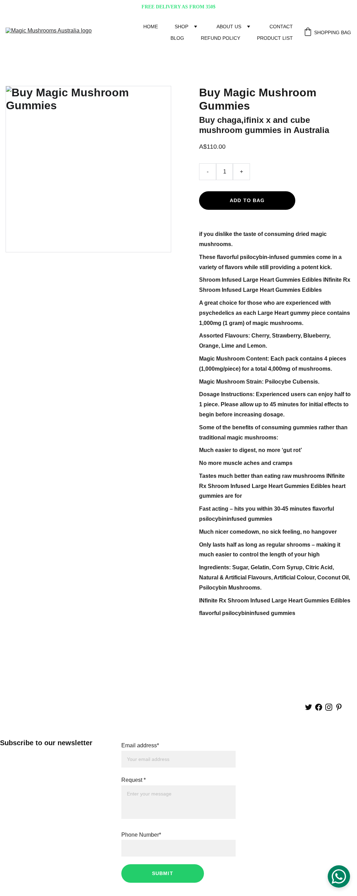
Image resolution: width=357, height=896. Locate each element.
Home (150, 26)
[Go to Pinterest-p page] (338, 707)
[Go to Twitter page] (308, 707)
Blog (177, 38)
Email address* (140, 745)
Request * (133, 780)
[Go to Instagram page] (328, 707)
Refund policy (220, 38)
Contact (281, 26)
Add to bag (247, 200)
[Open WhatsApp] (339, 876)
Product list (275, 38)
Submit (162, 873)
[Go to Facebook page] (318, 707)
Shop (181, 26)
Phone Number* (141, 835)
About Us (229, 26)
